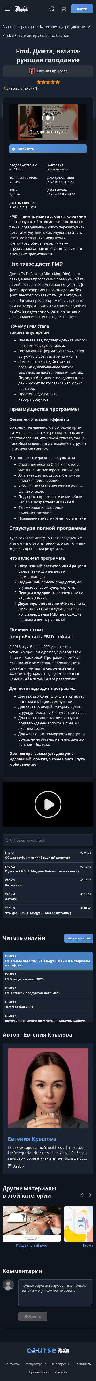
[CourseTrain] (21, 8)
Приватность (39, 1372)
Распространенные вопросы (47, 1364)
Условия (60, 1372)
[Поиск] (52, 9)
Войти (82, 9)
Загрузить (25, 149)
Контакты (12, 1364)
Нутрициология (57, 169)
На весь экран (78, 938)
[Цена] (63, 9)
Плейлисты (83, 1364)
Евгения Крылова (32, 1139)
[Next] (90, 1195)
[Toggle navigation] (8, 9)
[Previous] (82, 1195)
